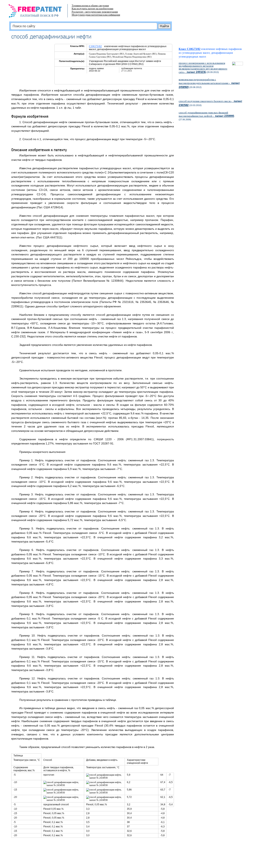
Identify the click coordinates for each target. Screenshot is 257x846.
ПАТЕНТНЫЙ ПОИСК (35, 15)
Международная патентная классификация (96, 14)
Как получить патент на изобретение (92, 8)
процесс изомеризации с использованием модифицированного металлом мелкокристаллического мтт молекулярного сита (203, 68)
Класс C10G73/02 (189, 49)
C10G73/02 (95, 46)
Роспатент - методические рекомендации (95, 11)
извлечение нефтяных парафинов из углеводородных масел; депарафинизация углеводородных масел (210, 53)
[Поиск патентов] (39, 12)
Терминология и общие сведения (90, 5)
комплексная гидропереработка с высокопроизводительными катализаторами (209, 83)
